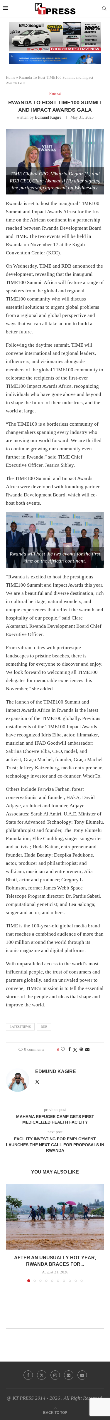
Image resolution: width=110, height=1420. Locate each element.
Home (10, 77)
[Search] (104, 8)
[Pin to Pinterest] (81, 1049)
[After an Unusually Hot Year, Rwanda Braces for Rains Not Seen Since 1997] (55, 1216)
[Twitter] (41, 1375)
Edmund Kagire (48, 117)
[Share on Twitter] (75, 1050)
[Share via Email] (87, 1049)
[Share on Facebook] (69, 1049)
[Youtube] (82, 1375)
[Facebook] (28, 1375)
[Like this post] (63, 1049)
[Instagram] (55, 1375)
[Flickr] (68, 1375)
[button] (11, 1233)
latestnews (20, 1026)
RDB (44, 1026)
